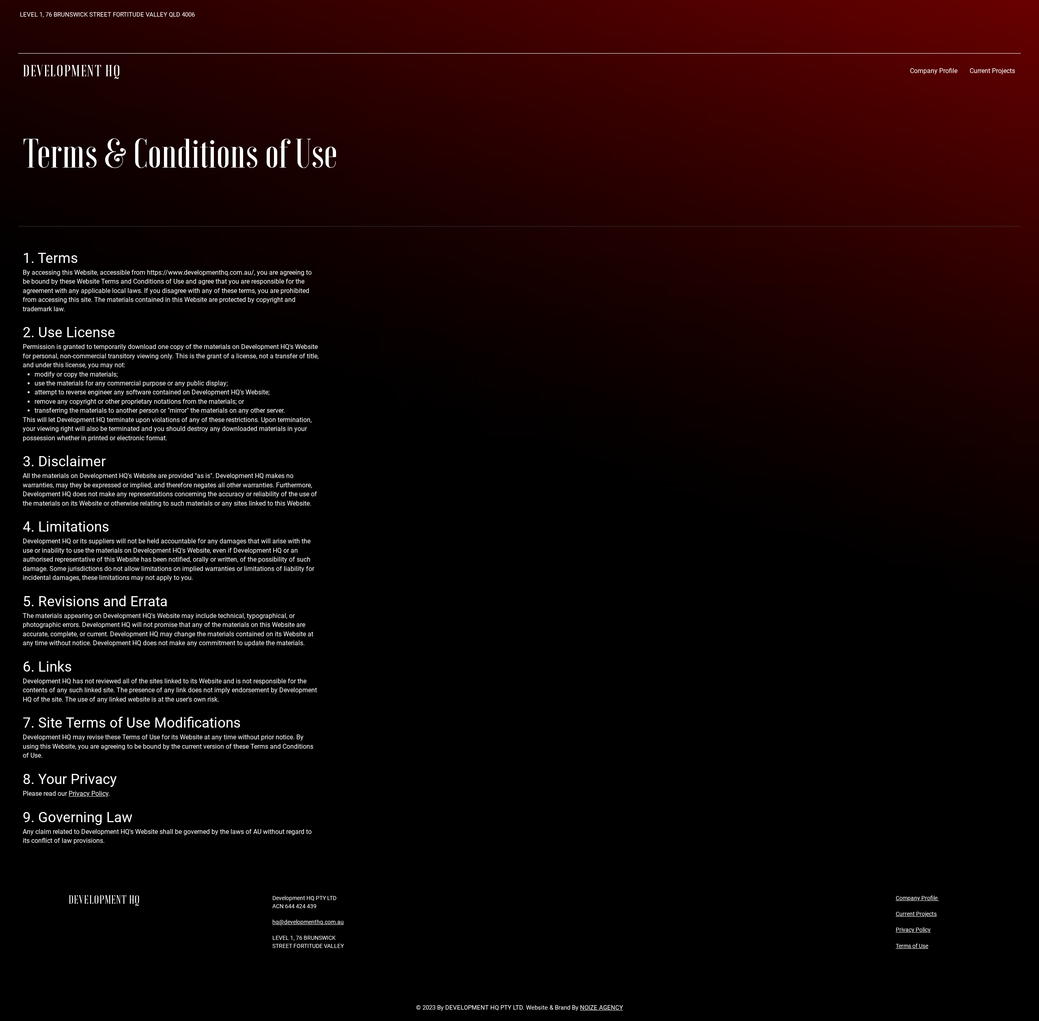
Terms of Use (912, 946)
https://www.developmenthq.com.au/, (201, 272)
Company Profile (917, 898)
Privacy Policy (88, 793)
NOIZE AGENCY (601, 1007)
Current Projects (916, 914)
